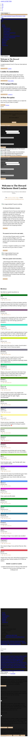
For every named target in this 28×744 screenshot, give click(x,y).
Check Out (3, 133)
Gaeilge (18, 657)
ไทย (12, 664)
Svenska (3, 667)
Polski (8, 665)
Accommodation (4, 68)
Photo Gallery (5, 39)
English (7, 656)
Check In (3, 131)
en (2, 5)
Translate (12, 673)
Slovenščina (17, 667)
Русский (18, 665)
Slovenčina (23, 667)
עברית (16, 662)
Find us (4, 44)
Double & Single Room (9, 33)
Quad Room (6, 34)
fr (2, 9)
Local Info (4, 40)
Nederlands (4, 664)
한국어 (25, 664)
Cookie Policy (4, 644)
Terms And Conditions (15, 644)
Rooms (4, 26)
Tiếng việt (13, 665)
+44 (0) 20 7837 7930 (6, 1)
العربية (10, 657)
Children (3, 141)
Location (9, 68)
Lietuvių (22, 657)
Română (22, 665)
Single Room (6, 28)
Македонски (8, 659)
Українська (16, 664)
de (2, 4)
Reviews (4, 42)
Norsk (24, 662)
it (2, 10)
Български (3, 660)
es (2, 7)
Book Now (14, 122)
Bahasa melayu (17, 659)
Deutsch (3, 656)
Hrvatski (3, 662)
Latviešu (3, 659)
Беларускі (9, 660)
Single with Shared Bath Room (11, 36)
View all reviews (5, 293)
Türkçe (9, 664)
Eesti (7, 657)
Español (12, 656)
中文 (2, 669)
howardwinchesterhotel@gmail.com (14, 199)
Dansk (25, 656)
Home (3, 25)
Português (3, 665)
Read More (5, 228)
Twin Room (6, 31)
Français (16, 656)
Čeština (14, 660)
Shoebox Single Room (9, 37)
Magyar (21, 660)
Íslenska (20, 662)
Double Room (7, 29)
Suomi (14, 657)
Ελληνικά (3, 657)
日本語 (21, 664)
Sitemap (24, 643)
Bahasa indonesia (10, 662)
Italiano (21, 656)
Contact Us (5, 45)
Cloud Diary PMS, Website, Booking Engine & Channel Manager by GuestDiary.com (13, 642)
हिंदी (17, 660)
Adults (2, 134)
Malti (22, 659)
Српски (7, 667)
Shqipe (11, 667)
